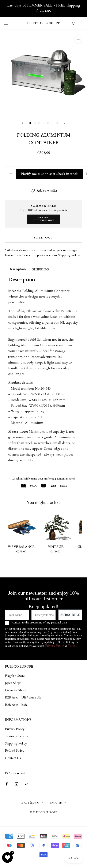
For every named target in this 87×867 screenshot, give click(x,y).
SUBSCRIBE (70, 615)
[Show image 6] (52, 123)
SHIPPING (40, 269)
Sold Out (43, 238)
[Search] (74, 23)
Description (17, 269)
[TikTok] (26, 783)
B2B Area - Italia (16, 705)
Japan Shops (13, 683)
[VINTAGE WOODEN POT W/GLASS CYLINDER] (56, 527)
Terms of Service (17, 736)
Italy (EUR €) (30, 803)
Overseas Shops (16, 690)
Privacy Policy (55, 645)
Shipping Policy (16, 743)
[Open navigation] (6, 23)
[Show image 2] (35, 123)
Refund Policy (14, 750)
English (56, 803)
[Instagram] (16, 783)
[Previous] (22, 123)
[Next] (64, 123)
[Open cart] (81, 23)
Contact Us (13, 758)
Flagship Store (15, 676)
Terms (72, 645)
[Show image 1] (30, 123)
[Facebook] (6, 783)
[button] (7, 857)
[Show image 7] (57, 123)
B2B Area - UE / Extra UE (23, 697)
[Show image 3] (39, 123)
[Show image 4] (44, 123)
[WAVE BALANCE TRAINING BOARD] (21, 527)
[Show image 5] (48, 123)
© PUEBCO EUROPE (43, 812)
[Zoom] (78, 39)
